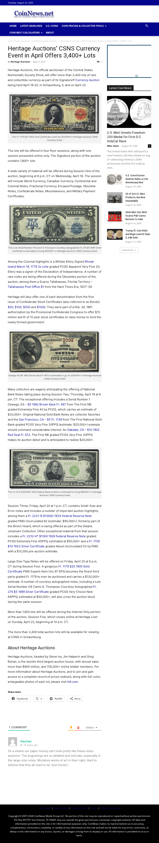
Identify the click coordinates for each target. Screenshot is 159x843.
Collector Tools (79, 808)
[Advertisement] (105, 14)
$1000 (41, 307)
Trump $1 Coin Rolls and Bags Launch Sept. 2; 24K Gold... (138, 234)
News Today (60, 808)
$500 (26, 307)
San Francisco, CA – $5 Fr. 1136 (40, 419)
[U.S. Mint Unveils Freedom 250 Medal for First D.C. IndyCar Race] (129, 112)
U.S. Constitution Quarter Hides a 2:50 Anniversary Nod (136, 179)
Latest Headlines (31, 25)
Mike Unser (113, 145)
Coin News (45, 808)
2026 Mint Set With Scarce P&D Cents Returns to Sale (136, 216)
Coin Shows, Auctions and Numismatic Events (32, 41)
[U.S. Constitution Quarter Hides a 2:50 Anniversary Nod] (115, 179)
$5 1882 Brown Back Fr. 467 (47, 404)
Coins (94, 808)
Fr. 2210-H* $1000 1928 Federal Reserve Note (54, 536)
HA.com (72, 682)
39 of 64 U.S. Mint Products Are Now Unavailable (135, 197)
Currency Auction (87, 80)
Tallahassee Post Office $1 (26, 287)
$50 (10, 307)
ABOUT (50, 32)
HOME (13, 25)
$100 (18, 307)
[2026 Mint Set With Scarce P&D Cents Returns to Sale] (115, 216)
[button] (146, 26)
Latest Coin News (120, 88)
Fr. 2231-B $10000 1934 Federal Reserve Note (60, 516)
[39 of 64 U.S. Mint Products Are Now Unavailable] (115, 197)
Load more (128, 250)
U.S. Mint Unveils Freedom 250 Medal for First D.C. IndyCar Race (126, 137)
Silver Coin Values (110, 808)
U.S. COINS (52, 25)
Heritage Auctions (20, 61)
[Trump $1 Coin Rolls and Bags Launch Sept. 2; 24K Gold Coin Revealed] (115, 234)
